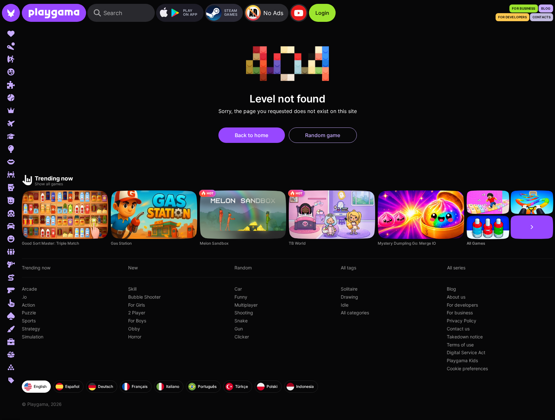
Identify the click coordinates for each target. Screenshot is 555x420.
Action (28, 305)
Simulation (32, 336)
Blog (451, 289)
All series (456, 267)
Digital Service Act (466, 352)
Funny (240, 297)
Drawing (349, 297)
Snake (241, 320)
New (133, 267)
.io (24, 297)
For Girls (136, 305)
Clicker (241, 336)
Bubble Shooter (144, 297)
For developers (462, 305)
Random (243, 267)
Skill (132, 289)
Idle (344, 305)
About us (456, 297)
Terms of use (460, 344)
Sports (29, 320)
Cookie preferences (467, 368)
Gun (238, 328)
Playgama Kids (462, 360)
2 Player (136, 312)
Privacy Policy (461, 320)
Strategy (31, 328)
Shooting (243, 312)
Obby (134, 328)
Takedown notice (465, 336)
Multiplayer (246, 305)
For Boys (137, 320)
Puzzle (29, 312)
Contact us (458, 328)
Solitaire (349, 289)
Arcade (29, 289)
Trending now (36, 267)
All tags (348, 267)
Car (238, 289)
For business (460, 312)
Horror (134, 336)
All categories (355, 312)
